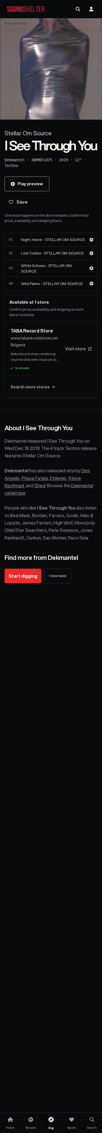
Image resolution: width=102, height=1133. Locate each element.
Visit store (75, 349)
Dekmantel (15, 160)
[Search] (78, 9)
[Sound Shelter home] (26, 9)
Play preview (30, 184)
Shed (39, 485)
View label (57, 576)
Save (22, 202)
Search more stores (30, 387)
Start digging (22, 576)
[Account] (91, 9)
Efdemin (58, 478)
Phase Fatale (35, 478)
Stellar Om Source (28, 133)
